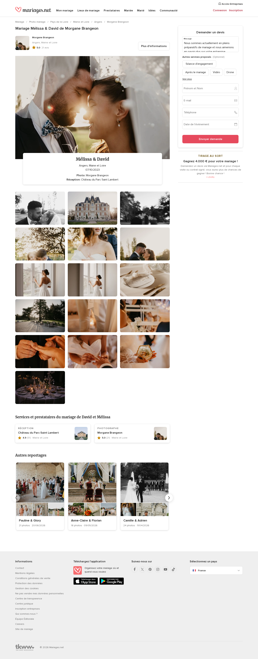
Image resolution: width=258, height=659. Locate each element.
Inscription (236, 10)
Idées (152, 10)
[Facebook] (134, 569)
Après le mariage (195, 72)
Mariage (20, 21)
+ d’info (210, 177)
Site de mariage (24, 629)
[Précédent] (16, 498)
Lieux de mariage (88, 10)
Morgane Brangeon (118, 21)
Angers (98, 21)
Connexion (220, 10)
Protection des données (28, 583)
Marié (140, 10)
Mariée (128, 10)
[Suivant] (169, 498)
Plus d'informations (154, 46)
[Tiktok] (173, 569)
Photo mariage (37, 21)
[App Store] (85, 584)
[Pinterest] (150, 569)
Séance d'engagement (199, 64)
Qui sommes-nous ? (26, 613)
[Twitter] (142, 569)
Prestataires (112, 10)
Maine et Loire (81, 21)
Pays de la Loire (59, 21)
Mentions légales (25, 573)
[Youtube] (165, 569)
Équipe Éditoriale (24, 618)
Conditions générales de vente (32, 578)
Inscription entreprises (27, 608)
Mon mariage (64, 10)
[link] (40, 496)
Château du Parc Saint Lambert (38, 432)
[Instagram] (158, 569)
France (202, 570)
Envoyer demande (210, 139)
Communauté (168, 10)
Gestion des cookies (27, 588)
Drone (230, 72)
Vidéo (216, 72)
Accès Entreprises (232, 3)
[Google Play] (111, 584)
